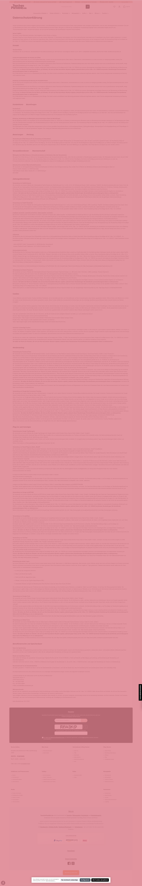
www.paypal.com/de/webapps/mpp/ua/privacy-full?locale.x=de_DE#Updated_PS (36, 199)
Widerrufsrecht (77, 757)
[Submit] (84, 720)
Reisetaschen (108, 775)
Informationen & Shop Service (81, 747)
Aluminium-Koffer (78, 775)
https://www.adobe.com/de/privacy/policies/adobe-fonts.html (102, 637)
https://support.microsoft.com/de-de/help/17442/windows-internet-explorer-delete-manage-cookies (47, 317)
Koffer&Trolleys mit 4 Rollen (49, 781)
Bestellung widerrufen (71, 872)
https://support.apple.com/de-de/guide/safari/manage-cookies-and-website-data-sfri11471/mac (41, 321)
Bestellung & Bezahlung (110, 753)
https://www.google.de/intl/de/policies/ (66, 616)
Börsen (14, 775)
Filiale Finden (108, 750)
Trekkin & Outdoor (109, 779)
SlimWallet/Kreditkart (17, 779)
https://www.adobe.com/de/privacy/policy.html (68, 637)
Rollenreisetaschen (109, 781)
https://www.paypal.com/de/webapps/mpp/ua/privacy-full (97, 266)
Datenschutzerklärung (79, 759)
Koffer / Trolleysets (47, 777)
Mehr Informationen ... (51, 880)
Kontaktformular (25, 763)
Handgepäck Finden (109, 759)
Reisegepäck (107, 771)
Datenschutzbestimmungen (57, 737)
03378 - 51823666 (17, 756)
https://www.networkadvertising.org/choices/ (24, 418)
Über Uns (76, 750)
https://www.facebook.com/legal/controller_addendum (27, 359)
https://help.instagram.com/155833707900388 (71, 484)
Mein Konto (45, 747)
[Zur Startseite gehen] (19, 6)
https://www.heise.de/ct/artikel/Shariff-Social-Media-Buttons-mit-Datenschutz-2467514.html (44, 454)
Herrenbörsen (15, 777)
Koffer (74, 771)
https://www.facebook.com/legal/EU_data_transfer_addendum (73, 377)
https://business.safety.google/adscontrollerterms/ (112, 409)
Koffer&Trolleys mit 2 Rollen (49, 779)
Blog (106, 757)
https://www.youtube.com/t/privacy (29, 557)
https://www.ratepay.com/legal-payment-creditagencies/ (27, 262)
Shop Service (107, 747)
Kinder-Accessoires (16, 793)
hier (36, 383)
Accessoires (106, 789)
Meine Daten (46, 753)
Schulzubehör (15, 799)
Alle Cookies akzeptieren (100, 880)
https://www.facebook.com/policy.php (22, 476)
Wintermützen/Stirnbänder (111, 799)
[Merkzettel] (114, 6)
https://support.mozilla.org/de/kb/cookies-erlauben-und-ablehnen (38, 319)
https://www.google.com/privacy (109, 510)
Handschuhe (108, 793)
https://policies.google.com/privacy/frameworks (85, 409)
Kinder (13, 789)
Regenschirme (108, 795)
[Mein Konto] (119, 6)
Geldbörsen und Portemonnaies (20, 771)
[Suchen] (88, 7)
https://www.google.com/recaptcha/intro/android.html (83, 510)
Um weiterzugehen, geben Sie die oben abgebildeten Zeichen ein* (71, 730)
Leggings (107, 801)
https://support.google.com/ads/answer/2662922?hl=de (99, 415)
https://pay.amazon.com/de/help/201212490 (110, 287)
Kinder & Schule (16, 797)
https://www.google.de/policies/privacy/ (67, 420)
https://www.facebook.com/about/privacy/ (23, 387)
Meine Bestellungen (47, 750)
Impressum (76, 755)
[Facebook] (69, 863)
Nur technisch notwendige (69, 880)
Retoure (106, 755)
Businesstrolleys (47, 775)
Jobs (75, 761)
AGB (83, 737)
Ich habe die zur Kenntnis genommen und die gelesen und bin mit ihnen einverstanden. (71, 738)
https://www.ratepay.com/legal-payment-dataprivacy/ (108, 260)
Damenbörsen (15, 781)
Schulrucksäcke (15, 801)
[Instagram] (73, 863)
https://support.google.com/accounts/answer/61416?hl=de (33, 315)
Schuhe (106, 797)
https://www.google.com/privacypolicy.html (93, 531)
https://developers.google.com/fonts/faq (93, 616)
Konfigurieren (85, 880)
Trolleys (44, 771)
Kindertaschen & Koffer (17, 795)
